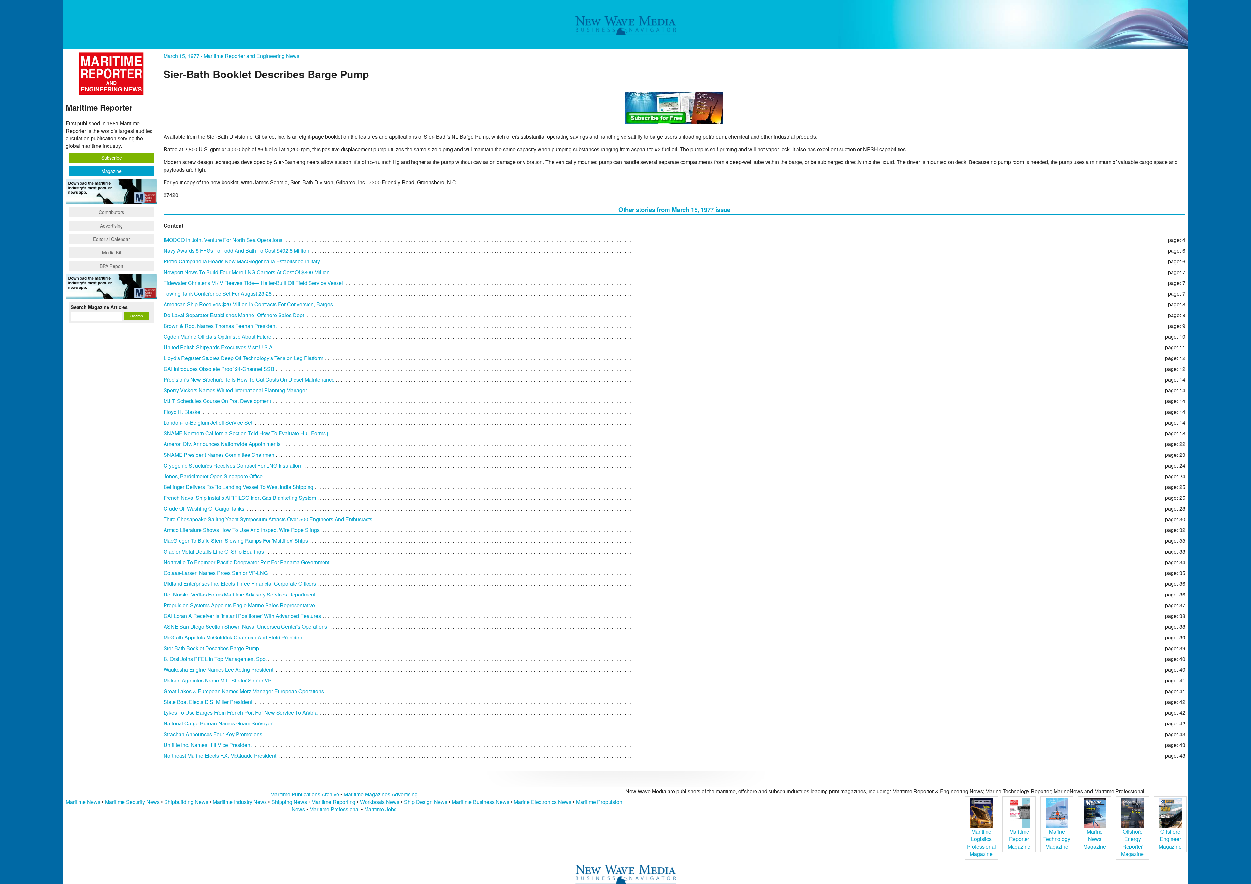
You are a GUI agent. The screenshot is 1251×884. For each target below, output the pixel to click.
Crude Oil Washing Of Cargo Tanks (204, 508)
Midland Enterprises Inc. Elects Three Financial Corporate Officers (240, 583)
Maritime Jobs (380, 809)
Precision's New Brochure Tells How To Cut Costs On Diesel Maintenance (249, 379)
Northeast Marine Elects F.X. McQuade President (220, 755)
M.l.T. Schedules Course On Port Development (217, 401)
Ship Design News (426, 802)
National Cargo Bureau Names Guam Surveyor (218, 723)
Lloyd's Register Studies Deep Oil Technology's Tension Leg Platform (243, 358)
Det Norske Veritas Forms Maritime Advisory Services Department (239, 594)
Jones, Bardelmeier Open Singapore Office (213, 476)
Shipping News (289, 802)
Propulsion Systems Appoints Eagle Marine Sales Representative (239, 605)
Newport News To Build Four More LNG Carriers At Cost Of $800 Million (247, 272)
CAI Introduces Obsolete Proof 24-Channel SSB (219, 368)
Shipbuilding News (186, 802)
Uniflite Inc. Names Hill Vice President (208, 745)
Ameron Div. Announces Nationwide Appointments (222, 444)
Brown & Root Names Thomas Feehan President (220, 326)
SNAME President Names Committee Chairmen (219, 454)
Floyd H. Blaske (182, 411)
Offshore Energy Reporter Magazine (1132, 843)
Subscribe (111, 157)
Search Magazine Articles (99, 307)
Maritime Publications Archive (304, 794)
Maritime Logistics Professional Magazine (981, 843)
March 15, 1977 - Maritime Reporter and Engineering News (231, 56)
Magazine (111, 171)
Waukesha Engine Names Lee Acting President (218, 669)
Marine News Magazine (1094, 839)
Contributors (111, 212)
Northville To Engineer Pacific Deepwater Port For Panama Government (246, 562)
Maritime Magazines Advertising (381, 794)
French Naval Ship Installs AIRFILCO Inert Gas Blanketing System (240, 497)
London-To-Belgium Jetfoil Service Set (208, 422)
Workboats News (379, 802)
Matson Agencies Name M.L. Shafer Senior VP (218, 680)
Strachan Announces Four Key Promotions (213, 734)
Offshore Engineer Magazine (1170, 839)
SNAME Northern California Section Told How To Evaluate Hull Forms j (246, 433)
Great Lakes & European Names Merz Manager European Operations (244, 691)
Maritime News (83, 802)
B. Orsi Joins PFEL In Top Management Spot (215, 659)
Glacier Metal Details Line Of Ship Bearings (214, 551)
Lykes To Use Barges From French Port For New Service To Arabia (241, 712)
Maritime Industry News (240, 802)
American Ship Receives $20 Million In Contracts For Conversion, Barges (248, 304)
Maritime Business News (481, 802)
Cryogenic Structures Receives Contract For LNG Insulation (232, 465)
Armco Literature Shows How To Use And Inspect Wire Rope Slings (242, 530)
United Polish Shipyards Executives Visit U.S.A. (219, 347)
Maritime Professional (334, 809)
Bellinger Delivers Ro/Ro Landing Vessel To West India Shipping (238, 487)
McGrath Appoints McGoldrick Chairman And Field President (234, 637)
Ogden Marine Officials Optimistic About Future (217, 336)
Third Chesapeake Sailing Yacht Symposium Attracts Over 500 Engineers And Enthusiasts (268, 519)
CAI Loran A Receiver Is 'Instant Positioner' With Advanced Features (242, 616)
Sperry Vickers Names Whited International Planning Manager (235, 390)
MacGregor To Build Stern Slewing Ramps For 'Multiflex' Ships (236, 540)
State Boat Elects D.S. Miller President (208, 702)
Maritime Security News (132, 802)
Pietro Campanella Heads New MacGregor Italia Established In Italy (242, 261)
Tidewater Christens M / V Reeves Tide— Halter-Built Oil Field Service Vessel (253, 283)
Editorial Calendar (111, 239)
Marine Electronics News (542, 802)
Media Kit (111, 252)
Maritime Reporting (333, 802)
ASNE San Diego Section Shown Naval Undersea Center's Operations (245, 626)
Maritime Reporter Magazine (1019, 839)
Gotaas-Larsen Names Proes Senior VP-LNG (216, 573)
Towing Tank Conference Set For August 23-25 (218, 293)
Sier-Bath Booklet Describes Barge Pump (211, 648)
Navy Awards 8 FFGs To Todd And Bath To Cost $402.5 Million (236, 250)
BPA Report (111, 266)
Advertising (111, 225)
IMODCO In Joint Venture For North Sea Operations (223, 240)
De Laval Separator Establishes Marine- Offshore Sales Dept (234, 315)
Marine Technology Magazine (1056, 839)
